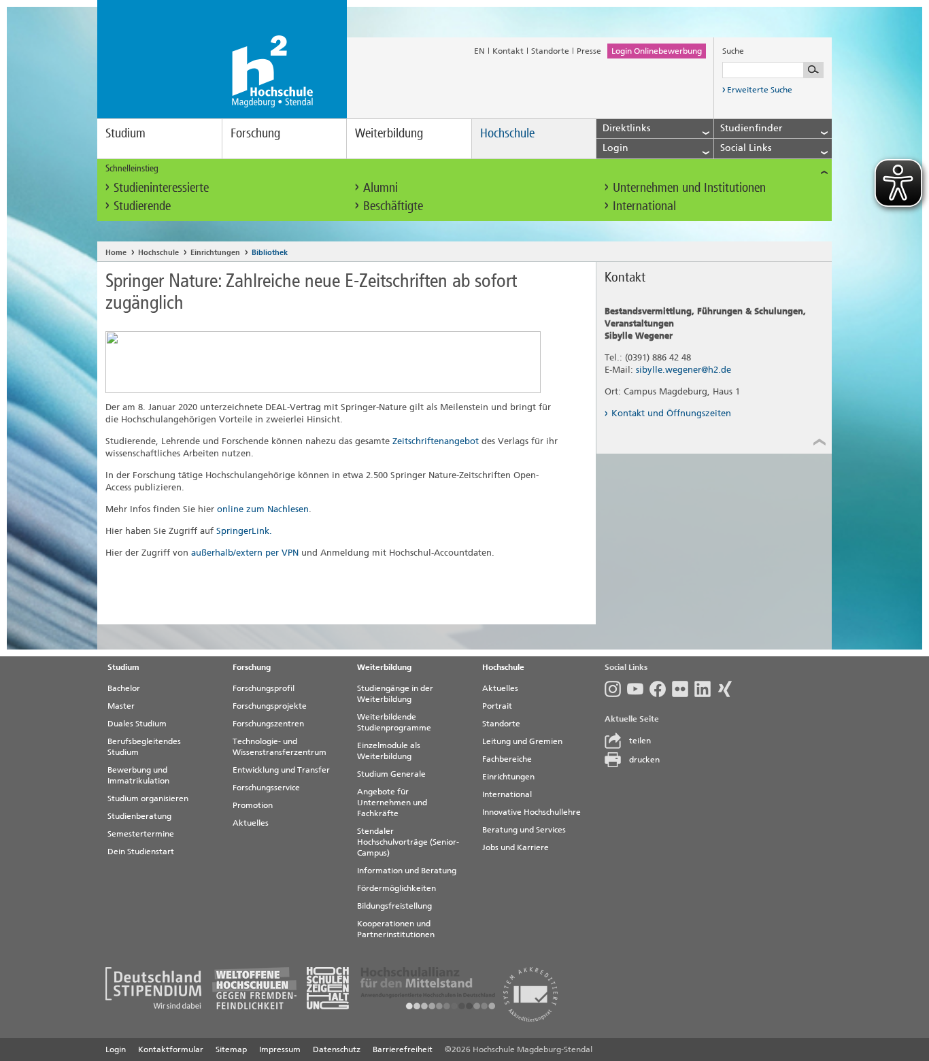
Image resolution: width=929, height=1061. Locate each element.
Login (115, 1049)
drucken (644, 759)
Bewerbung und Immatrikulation (138, 775)
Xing (728, 689)
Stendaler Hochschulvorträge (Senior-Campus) (408, 842)
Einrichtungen (215, 252)
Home (115, 252)
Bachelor (123, 688)
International (644, 206)
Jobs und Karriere (515, 847)
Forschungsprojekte (270, 706)
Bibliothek (270, 252)
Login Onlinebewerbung (656, 51)
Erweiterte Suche (759, 90)
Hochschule (507, 133)
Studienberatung (139, 816)
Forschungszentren (268, 723)
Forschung (255, 133)
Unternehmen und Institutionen (689, 187)
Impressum (280, 1049)
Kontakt (508, 51)
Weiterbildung (389, 133)
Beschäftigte (393, 206)
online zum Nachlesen (263, 509)
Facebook (660, 689)
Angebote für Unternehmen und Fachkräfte (392, 802)
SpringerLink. (244, 531)
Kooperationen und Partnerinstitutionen (396, 929)
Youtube (638, 689)
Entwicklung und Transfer (281, 770)
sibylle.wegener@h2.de (683, 370)
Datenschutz (336, 1049)
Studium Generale (391, 774)
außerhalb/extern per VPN (245, 553)
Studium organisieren (147, 798)
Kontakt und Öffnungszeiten (671, 413)
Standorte (550, 51)
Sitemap (231, 1049)
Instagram (616, 689)
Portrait (497, 706)
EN (479, 51)
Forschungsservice (266, 787)
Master (121, 706)
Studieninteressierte (161, 187)
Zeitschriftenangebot (435, 441)
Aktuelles (251, 823)
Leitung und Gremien (522, 741)
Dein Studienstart (140, 851)
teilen (640, 740)
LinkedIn (705, 689)
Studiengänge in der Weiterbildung (395, 694)
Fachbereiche (507, 759)
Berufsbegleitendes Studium (144, 747)
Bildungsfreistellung (394, 906)
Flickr (683, 689)
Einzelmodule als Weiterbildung (388, 751)
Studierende (142, 206)
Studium (125, 133)
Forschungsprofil (263, 688)
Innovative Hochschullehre (531, 812)
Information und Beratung (406, 870)
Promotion (253, 805)
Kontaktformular (170, 1049)
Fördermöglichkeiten (396, 888)
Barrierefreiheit (403, 1049)
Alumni (380, 187)
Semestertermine (140, 834)
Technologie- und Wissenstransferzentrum (279, 747)
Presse (589, 51)
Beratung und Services (524, 830)
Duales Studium (137, 723)
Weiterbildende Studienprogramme (394, 722)
